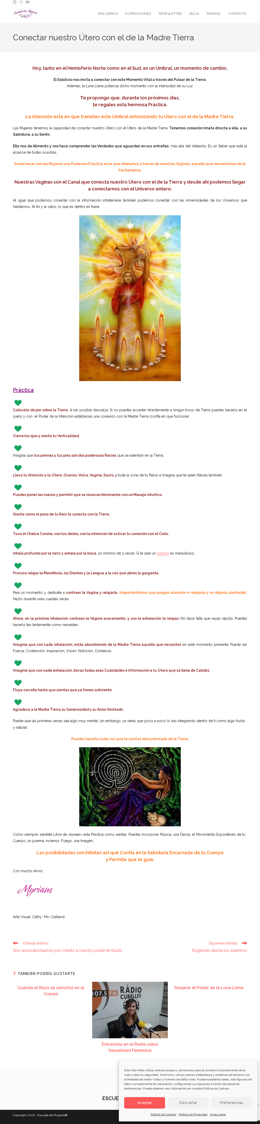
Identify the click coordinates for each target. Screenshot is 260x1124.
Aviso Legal (218, 1114)
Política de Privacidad (193, 1114)
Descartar (188, 1102)
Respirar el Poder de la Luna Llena (208, 987)
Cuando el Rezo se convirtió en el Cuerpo (51, 990)
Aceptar (144, 1102)
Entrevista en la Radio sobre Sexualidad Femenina (130, 1047)
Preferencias (231, 1102)
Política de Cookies (216, 1088)
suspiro (163, 553)
